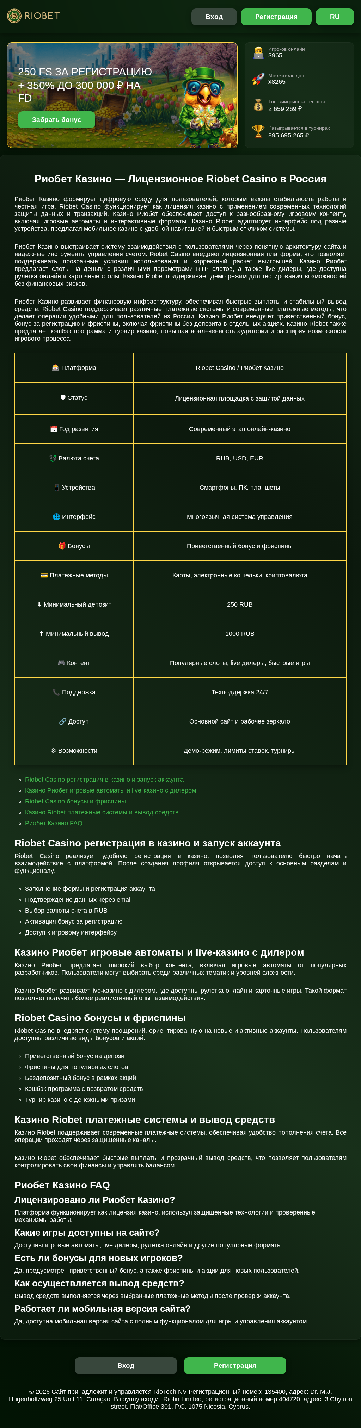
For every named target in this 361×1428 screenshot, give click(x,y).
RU (335, 16)
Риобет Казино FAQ (53, 823)
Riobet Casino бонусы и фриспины (75, 801)
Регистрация (276, 16)
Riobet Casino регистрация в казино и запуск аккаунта (104, 779)
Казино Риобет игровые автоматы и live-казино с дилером (110, 790)
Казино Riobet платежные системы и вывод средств (102, 812)
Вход (214, 16)
